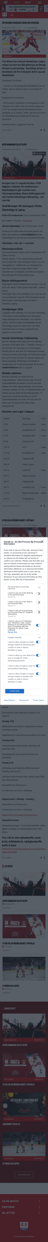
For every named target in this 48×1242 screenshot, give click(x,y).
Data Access (24, 700)
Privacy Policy (38, 700)
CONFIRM (14, 691)
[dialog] (24, 621)
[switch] (38, 593)
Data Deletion (9, 700)
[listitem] (24, 587)
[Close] (43, 542)
